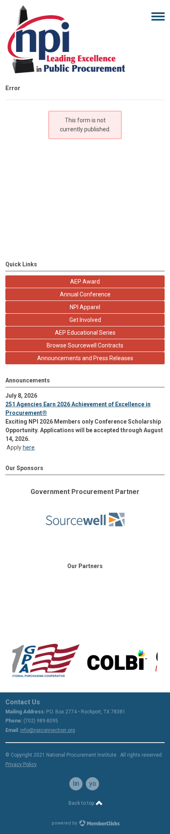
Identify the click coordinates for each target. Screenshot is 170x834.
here (29, 447)
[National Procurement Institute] (65, 71)
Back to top (81, 803)
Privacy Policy (21, 764)
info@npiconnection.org (47, 730)
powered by (65, 823)
